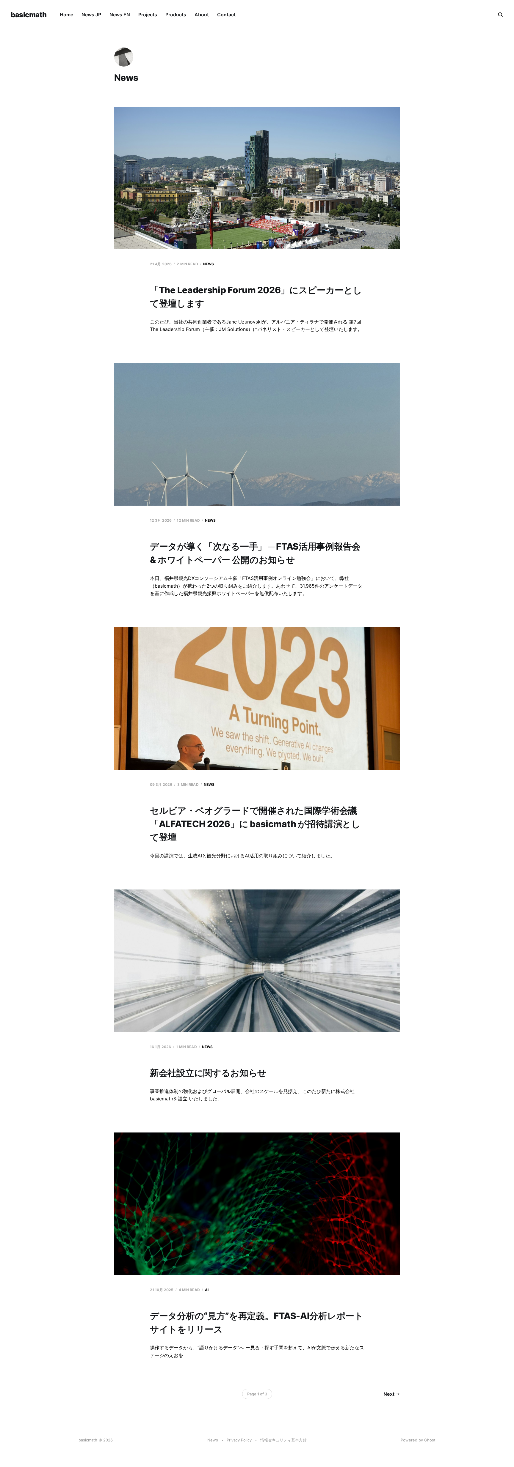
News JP (91, 15)
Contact (226, 15)
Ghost (429, 1440)
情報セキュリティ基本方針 (283, 1440)
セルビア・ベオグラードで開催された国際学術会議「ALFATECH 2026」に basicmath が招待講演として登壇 (255, 824)
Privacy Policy (239, 1440)
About (202, 15)
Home (66, 15)
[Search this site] (500, 14)
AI (207, 1290)
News (208, 264)
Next (388, 1394)
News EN (119, 15)
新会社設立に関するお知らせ (208, 1072)
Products (175, 15)
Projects (147, 15)
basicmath (29, 14)
